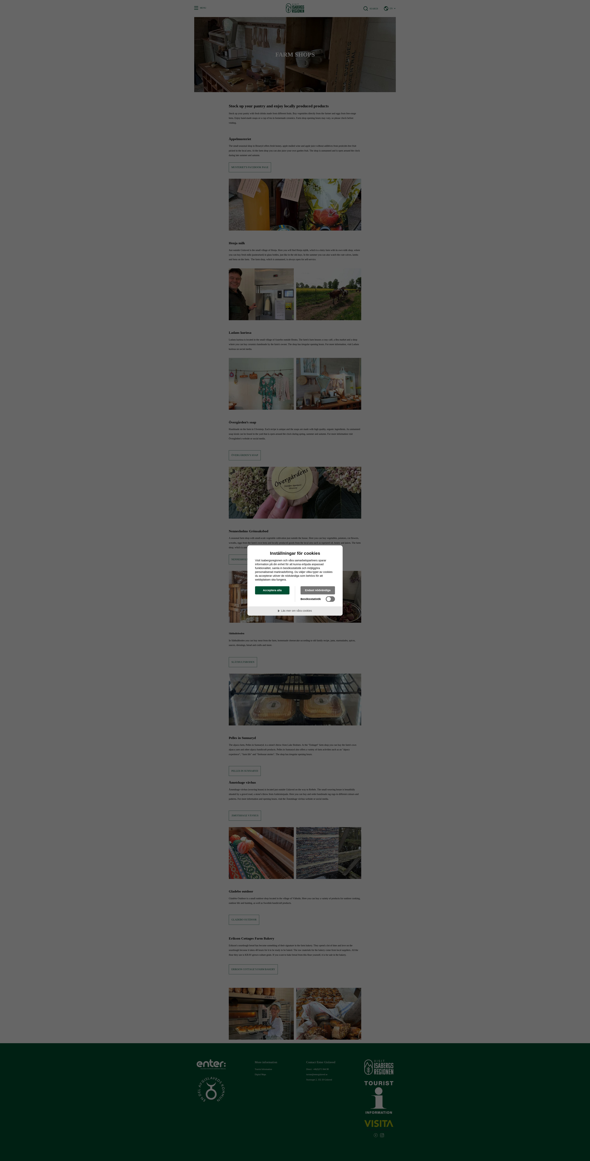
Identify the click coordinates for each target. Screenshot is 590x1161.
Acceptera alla (272, 590)
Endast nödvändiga (317, 590)
